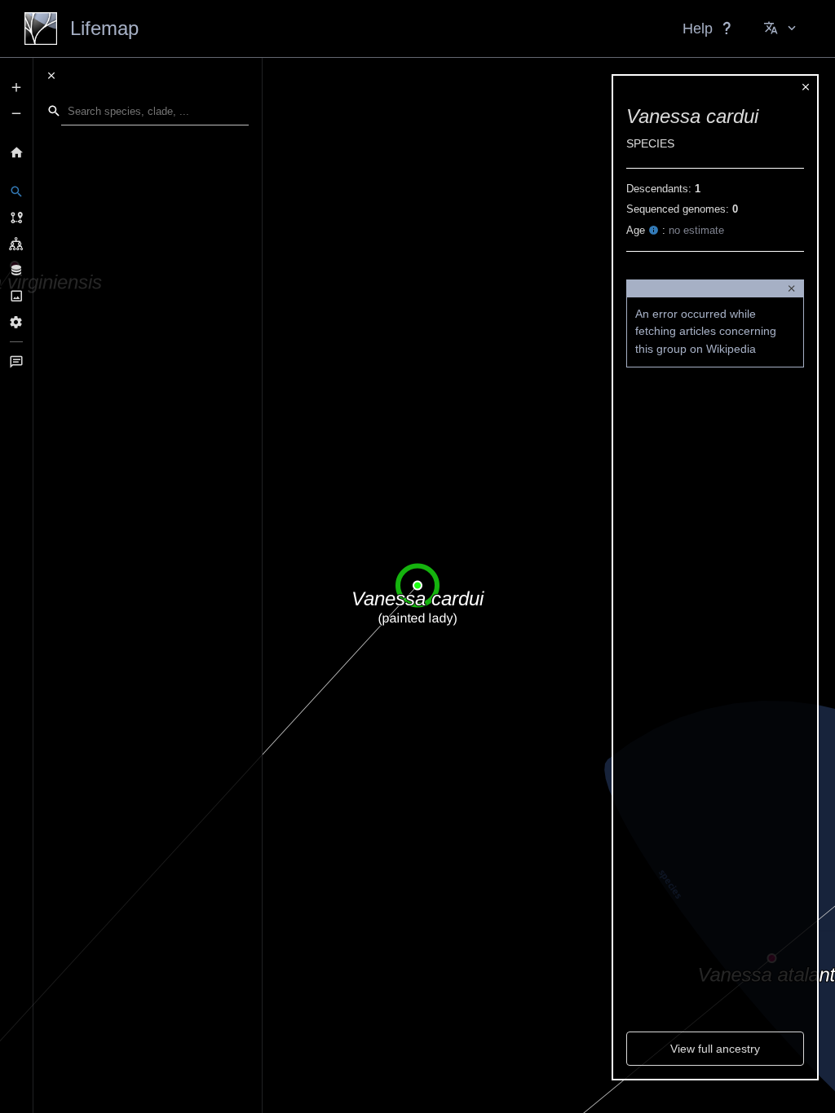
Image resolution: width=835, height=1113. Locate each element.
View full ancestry (715, 1048)
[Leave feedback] (16, 362)
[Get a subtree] (16, 244)
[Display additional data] (16, 270)
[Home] (16, 152)
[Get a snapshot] (16, 296)
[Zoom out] (16, 113)
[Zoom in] (16, 87)
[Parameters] (16, 322)
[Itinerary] (16, 218)
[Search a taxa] (16, 191)
